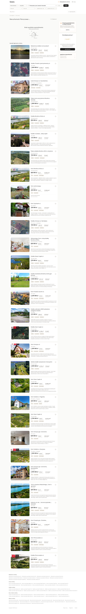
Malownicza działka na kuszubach (40, 46)
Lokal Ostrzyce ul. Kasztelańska (39, 81)
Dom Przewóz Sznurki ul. (37, 291)
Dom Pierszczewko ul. (37, 538)
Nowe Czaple (34, 48)
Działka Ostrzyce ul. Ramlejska (39, 221)
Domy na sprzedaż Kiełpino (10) (27, 583)
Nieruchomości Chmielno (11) (60, 601)
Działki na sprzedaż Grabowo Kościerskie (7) (69, 590)
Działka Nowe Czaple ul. (37, 256)
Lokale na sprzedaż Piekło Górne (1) (51, 596)
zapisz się (67, 29)
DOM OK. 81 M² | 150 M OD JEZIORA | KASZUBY (41, 503)
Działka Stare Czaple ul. (37, 327)
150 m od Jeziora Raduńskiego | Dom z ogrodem (41, 485)
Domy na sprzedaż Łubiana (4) (50, 585)
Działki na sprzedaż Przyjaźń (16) (26, 589)
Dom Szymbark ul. (36, 203)
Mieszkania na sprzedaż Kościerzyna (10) (29, 576)
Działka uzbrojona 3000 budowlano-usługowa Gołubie (40, 309)
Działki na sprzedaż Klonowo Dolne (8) (54, 590)
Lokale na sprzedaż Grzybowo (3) (51, 594)
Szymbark (34, 188)
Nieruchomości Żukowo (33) (24, 600)
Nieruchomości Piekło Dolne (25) (58, 600)
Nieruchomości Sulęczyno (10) (14, 603)
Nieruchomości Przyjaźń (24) (70, 600)
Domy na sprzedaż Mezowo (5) (26, 585)
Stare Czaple (34, 329)
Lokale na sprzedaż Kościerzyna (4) (27, 594)
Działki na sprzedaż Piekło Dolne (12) (63, 589)
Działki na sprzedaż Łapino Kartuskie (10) (16, 590)
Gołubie (33, 135)
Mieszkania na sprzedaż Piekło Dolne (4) (16, 577)
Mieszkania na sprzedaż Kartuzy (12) (15, 576)
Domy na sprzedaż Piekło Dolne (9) (40, 583)
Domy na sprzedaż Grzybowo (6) (14, 585)
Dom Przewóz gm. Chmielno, (38, 520)
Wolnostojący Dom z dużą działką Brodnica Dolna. (40, 239)
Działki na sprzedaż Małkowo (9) (41, 590)
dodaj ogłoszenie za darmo (65, 1)
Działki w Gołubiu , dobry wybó (39, 133)
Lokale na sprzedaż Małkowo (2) (14, 596)
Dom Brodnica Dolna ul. (37, 168)
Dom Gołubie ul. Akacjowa (38, 449)
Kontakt (76, 607)
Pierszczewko (34, 539)
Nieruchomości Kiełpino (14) (24, 601)
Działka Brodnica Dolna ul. (38, 116)
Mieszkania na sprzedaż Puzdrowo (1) (56, 577)
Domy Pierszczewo (63, 56)
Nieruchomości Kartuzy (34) (13, 600)
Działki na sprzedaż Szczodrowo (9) (30, 590)
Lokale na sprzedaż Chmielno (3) (39, 594)
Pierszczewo (18, 15)
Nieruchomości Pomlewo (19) (14, 601)
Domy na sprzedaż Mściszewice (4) (38, 585)
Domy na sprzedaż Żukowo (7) (63, 583)
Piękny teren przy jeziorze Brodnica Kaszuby (40, 99)
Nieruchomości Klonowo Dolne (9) (37, 603)
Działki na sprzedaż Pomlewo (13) (38, 589)
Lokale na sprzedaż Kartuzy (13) (14, 594)
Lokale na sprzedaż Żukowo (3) (63, 594)
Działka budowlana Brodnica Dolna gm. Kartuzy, (41, 274)
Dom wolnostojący (36, 186)
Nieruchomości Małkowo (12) (35, 601)
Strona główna (12, 15)
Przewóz (33, 65)
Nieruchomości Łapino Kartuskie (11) (47, 601)
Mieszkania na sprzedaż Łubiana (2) (29, 577)
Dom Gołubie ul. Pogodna (38, 397)
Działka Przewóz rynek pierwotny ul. (40, 63)
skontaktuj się (67, 49)
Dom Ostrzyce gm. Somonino (39, 432)
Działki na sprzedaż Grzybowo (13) (51, 589)
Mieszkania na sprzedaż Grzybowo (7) (43, 576)
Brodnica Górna (35, 101)
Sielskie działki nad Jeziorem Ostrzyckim (41, 362)
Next (28, 52)
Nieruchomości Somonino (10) (71, 601)
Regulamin (71, 607)
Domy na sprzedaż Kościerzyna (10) (15, 583)
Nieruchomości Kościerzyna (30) (35, 600)
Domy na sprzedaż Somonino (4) (62, 585)
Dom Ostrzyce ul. (35, 344)
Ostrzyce (33, 83)
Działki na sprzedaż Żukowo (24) (14, 589)
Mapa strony (65, 607)
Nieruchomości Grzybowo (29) (47, 600)
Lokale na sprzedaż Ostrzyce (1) (39, 596)
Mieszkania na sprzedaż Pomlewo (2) (42, 577)
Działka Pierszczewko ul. (37, 555)
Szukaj (66, 5)
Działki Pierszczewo (63, 57)
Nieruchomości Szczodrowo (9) (25, 603)
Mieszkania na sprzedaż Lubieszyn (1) (33, 579)
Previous (12, 52)
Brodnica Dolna (35, 118)
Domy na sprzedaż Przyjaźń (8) (51, 583)
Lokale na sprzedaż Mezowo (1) (63, 596)
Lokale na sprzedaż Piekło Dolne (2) (27, 596)
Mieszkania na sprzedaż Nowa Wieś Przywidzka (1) (17, 579)
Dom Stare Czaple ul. (36, 379)
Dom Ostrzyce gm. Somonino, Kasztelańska (39, 467)
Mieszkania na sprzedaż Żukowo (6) (57, 576)
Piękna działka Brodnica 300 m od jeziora (42, 151)
